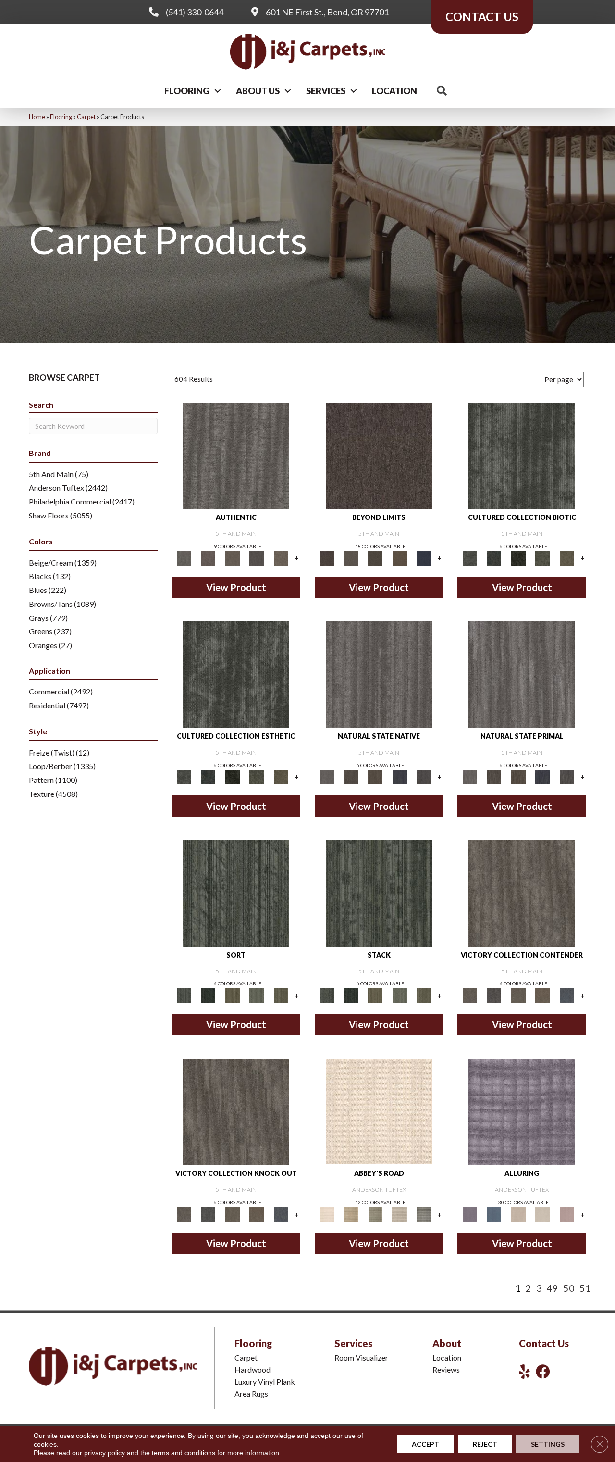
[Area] (379, 455)
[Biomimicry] (521, 455)
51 (585, 1288)
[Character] (493, 557)
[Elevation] (375, 557)
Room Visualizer (361, 1357)
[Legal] (257, 557)
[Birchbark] (543, 1213)
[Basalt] (518, 1213)
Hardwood (252, 1369)
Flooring (186, 91)
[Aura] (379, 1111)
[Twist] (281, 995)
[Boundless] (375, 1213)
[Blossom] (567, 1213)
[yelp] (524, 1371)
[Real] (281, 557)
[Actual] (236, 455)
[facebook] (543, 1371)
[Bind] (236, 892)
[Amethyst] (521, 1111)
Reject (485, 1444)
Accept (425, 1444)
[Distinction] (567, 557)
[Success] (567, 995)
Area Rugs (251, 1393)
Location (394, 91)
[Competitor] (518, 995)
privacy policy (104, 1453)
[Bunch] (208, 995)
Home (37, 117)
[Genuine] (232, 557)
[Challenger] (521, 892)
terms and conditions (183, 1453)
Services (325, 91)
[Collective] (518, 557)
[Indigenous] (375, 776)
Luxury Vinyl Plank (264, 1381)
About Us (258, 91)
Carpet (86, 117)
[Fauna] (399, 557)
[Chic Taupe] (399, 1213)
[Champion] (493, 995)
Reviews (446, 1369)
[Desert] (350, 557)
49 (552, 1288)
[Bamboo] (350, 1213)
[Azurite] (493, 1213)
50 (569, 1288)
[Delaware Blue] (424, 1213)
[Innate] (399, 776)
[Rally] (543, 995)
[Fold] (232, 995)
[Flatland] (424, 557)
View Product (236, 587)
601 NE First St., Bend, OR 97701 (327, 12)
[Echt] (208, 557)
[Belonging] (379, 674)
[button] (217, 91)
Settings (548, 1444)
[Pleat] (257, 995)
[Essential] (350, 776)
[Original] (424, 776)
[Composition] (543, 557)
